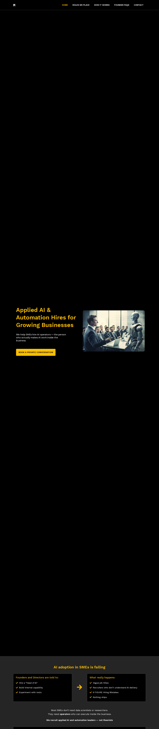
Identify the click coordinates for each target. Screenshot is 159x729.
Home (65, 5)
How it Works (102, 5)
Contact (139, 5)
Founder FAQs (121, 5)
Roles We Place (81, 5)
